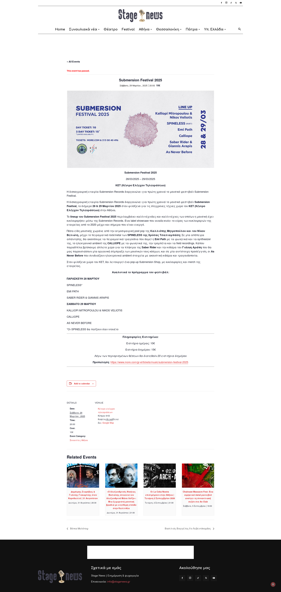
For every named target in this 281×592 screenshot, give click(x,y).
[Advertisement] (140, 44)
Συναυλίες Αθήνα (79, 440)
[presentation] (83, 476)
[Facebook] (221, 3)
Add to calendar (82, 383)
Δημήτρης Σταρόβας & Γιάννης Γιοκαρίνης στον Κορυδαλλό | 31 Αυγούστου (83, 495)
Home (60, 29)
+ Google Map (107, 422)
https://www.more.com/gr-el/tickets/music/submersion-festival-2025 (149, 362)
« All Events (73, 61)
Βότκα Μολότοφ (79, 528)
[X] (236, 3)
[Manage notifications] (273, 584)
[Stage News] (140, 15)
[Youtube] (241, 3)
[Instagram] (226, 3)
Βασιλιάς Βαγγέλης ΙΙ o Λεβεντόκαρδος (188, 528)
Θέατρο (111, 29)
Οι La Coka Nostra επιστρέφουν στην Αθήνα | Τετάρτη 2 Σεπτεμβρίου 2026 (160, 495)
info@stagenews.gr (118, 581)
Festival (128, 29)
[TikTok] (231, 3)
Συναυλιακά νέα (83, 29)
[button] (239, 30)
